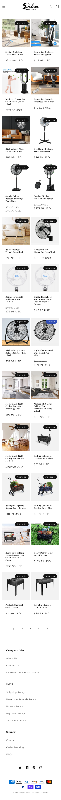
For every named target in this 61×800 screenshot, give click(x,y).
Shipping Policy (15, 692)
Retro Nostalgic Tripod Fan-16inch (14, 250)
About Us (11, 658)
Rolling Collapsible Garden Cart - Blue (43, 506)
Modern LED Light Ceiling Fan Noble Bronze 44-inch (14, 406)
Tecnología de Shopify (39, 792)
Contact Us (12, 665)
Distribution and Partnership (23, 672)
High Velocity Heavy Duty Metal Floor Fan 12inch (15, 352)
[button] (3, 6)
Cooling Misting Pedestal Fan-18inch (43, 197)
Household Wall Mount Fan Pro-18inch (44, 250)
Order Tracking (15, 747)
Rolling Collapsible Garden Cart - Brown (15, 506)
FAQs (9, 754)
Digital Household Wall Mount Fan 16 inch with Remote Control (42, 300)
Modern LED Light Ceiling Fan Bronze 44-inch (14, 458)
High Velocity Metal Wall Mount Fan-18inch (43, 352)
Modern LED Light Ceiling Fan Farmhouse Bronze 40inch (43, 407)
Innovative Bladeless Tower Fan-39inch (44, 53)
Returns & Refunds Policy (21, 699)
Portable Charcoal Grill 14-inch (14, 606)
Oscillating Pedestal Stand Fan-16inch (43, 150)
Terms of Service (16, 720)
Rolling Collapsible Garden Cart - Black (43, 457)
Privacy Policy (14, 706)
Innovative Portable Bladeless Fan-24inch (44, 100)
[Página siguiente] (47, 628)
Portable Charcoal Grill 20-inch (42, 606)
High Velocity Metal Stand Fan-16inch (14, 150)
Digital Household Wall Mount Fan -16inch (14, 299)
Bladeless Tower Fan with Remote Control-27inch (15, 101)
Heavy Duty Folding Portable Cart (43, 554)
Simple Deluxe (25, 792)
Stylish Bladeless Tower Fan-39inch (14, 53)
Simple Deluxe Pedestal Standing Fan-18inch (14, 198)
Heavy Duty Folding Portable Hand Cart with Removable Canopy (14, 556)
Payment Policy (15, 713)
